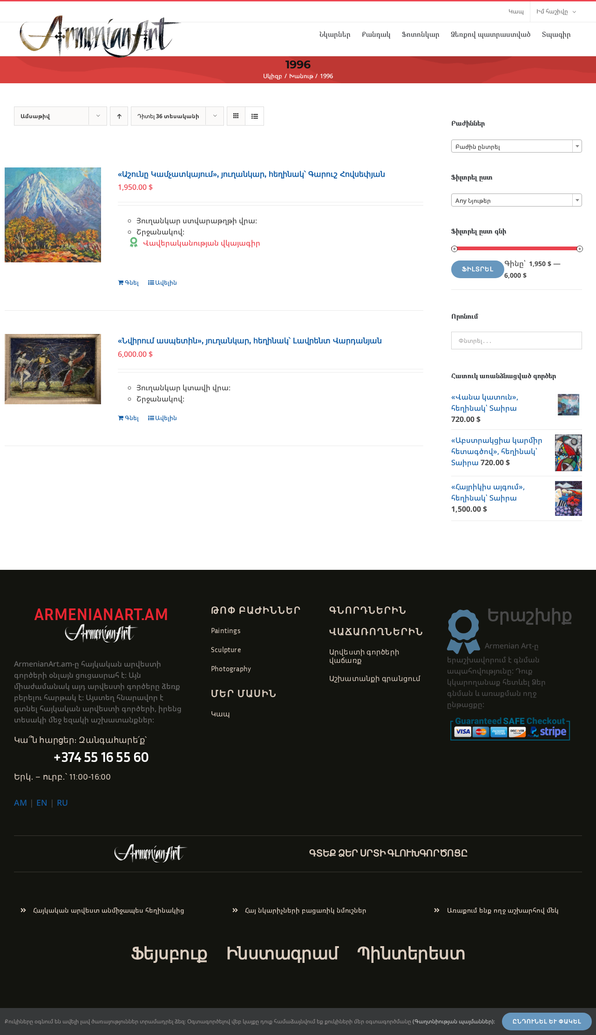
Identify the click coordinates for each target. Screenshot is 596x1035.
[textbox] (517, 146)
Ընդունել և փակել (547, 1021)
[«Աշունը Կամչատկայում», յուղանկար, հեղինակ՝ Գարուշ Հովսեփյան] (53, 214)
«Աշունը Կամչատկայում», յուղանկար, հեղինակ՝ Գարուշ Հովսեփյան (251, 174)
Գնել (132, 282)
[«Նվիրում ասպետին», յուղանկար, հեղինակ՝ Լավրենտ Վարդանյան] (53, 369)
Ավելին (166, 282)
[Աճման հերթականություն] (119, 116)
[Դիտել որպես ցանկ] (254, 116)
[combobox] (516, 146)
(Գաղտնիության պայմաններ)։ (454, 1021)
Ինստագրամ (282, 953)
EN (41, 802)
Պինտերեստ (411, 953)
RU (62, 802)
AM (20, 802)
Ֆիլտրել (478, 269)
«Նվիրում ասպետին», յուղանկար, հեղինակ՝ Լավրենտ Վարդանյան (250, 340)
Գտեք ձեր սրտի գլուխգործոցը (388, 852)
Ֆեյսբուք (169, 953)
